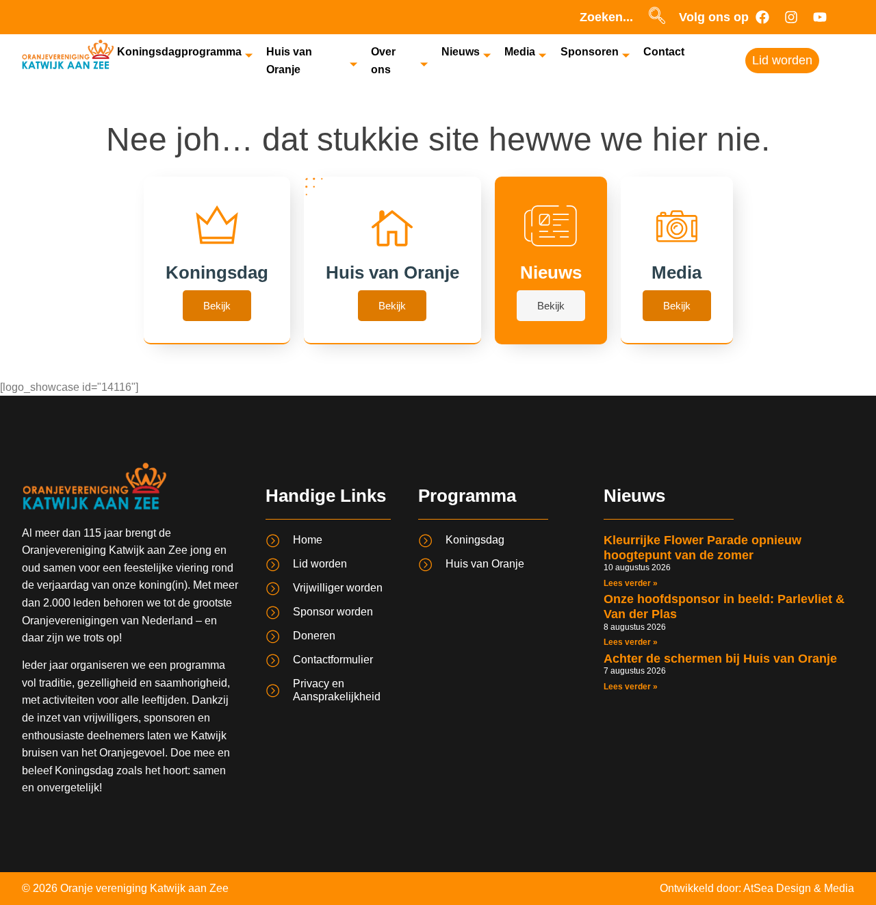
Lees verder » (631, 583)
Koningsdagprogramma (179, 52)
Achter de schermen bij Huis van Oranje (720, 658)
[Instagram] (791, 17)
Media (519, 52)
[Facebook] (762, 17)
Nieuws (460, 52)
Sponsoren (590, 52)
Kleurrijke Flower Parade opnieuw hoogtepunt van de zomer (702, 547)
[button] (657, 17)
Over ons (383, 60)
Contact (663, 52)
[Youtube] (820, 17)
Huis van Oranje (289, 60)
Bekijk (217, 305)
